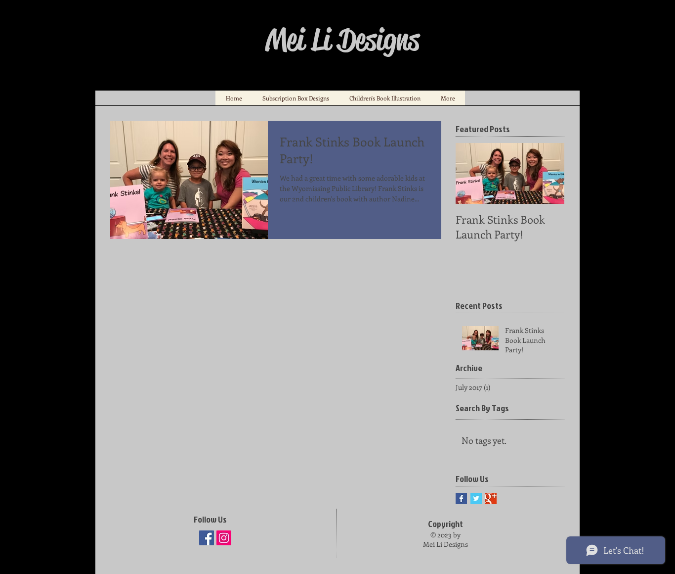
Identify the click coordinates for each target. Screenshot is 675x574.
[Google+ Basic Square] (491, 498)
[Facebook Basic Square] (461, 498)
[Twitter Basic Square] (476, 498)
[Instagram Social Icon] (223, 537)
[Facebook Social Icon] (206, 537)
